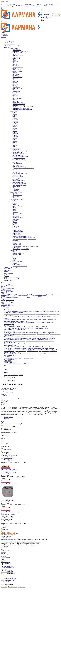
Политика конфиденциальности (16, 587)
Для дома (15, 162)
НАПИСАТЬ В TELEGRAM (11, 278)
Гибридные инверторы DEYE (21, 51)
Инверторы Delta (18, 102)
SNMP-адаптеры (17, 251)
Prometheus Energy (18, 217)
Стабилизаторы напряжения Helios (22, 108)
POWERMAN (17, 50)
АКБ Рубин (16, 233)
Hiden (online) (17, 70)
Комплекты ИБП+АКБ (16, 261)
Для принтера (17, 169)
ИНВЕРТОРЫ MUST (19, 104)
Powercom (16, 84)
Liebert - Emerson (17, 77)
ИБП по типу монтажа (16, 192)
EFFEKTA (16, 65)
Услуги (6, 271)
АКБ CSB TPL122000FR (7, 517)
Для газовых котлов (18, 241)
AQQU (15, 203)
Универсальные (17, 195)
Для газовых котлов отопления (21, 160)
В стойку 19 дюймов (19, 153)
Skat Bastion (16, 87)
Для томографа (17, 175)
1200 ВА (15, 133)
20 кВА (15, 131)
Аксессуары (13, 250)
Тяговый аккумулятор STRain (21, 249)
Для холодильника (18, 176)
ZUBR (15, 227)
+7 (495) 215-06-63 (42, 12)
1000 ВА (15, 118)
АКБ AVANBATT (18, 229)
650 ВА (15, 142)
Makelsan (15, 78)
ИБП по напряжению (16, 256)
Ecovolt (15, 64)
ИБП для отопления (18, 166)
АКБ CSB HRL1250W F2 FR (8, 472)
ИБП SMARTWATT (18, 88)
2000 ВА (15, 121)
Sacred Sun (16, 219)
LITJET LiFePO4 (17, 213)
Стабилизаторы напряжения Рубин (22, 109)
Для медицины (17, 165)
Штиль (15, 99)
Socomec (15, 89)
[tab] (32, 417)
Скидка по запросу (6, 388)
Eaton (14, 62)
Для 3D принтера (18, 155)
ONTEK (15, 81)
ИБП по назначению (15, 148)
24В (14, 260)
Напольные (16, 196)
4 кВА (15, 124)
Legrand (15, 75)
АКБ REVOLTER (18, 232)
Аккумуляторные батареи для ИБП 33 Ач (24, 237)
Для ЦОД (15, 179)
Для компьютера (17, 163)
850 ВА (15, 145)
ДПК (14, 94)
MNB (14, 214)
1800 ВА (15, 135)
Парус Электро (17, 244)
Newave (15, 79)
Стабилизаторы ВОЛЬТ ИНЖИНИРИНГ (24, 106)
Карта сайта (4, 587)
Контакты (3, 556)
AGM (14, 202)
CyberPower (16, 57)
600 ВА (15, 114)
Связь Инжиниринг (18, 98)
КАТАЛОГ (7, 47)
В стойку (15, 193)
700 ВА (15, 115)
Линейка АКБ (17, 243)
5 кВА (15, 125)
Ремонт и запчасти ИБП (10, 290)
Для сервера (16, 172)
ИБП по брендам (14, 48)
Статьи (2, 559)
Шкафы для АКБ (17, 254)
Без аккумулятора (18, 152)
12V (14, 200)
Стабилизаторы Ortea (19, 105)
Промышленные (17, 187)
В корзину (4, 401)
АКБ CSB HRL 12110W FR (8, 500)
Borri (14, 54)
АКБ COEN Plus (17, 230)
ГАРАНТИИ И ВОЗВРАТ (11, 267)
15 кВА (15, 129)
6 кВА (15, 126)
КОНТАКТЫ (7, 269)
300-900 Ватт (16, 264)
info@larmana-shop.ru (9, 44)
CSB (14, 207)
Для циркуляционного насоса (21, 178)
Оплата (6, 274)
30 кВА (15, 132)
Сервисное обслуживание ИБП (10, 294)
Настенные (16, 197)
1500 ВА (15, 119)
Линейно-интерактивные (20, 183)
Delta (14, 60)
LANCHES (16, 74)
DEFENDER (16, 58)
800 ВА (15, 116)
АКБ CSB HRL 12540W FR (8, 458)
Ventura (15, 223)
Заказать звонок (8, 280)
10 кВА (15, 128)
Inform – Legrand (17, 71)
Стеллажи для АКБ (18, 253)
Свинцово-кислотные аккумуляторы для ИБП (25, 246)
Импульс (15, 95)
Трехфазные (16, 189)
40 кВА (15, 141)
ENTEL (15, 68)
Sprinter (15, 220)
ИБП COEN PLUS (18, 55)
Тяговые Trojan (17, 247)
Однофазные (16, 186)
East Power (16, 61)
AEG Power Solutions (19, 52)
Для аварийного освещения (20, 156)
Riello (14, 85)
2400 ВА (15, 138)
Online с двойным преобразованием (23, 151)
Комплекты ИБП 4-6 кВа (20, 266)
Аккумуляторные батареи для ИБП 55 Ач (24, 239)
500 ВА (15, 112)
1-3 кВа (15, 263)
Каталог (3, 560)
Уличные (15, 190)
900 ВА (15, 146)
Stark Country (16, 91)
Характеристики (8, 417)
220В (14, 259)
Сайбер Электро (17, 97)
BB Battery (16, 205)
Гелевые (15, 240)
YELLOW (16, 226)
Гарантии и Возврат (6, 555)
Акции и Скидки (8, 273)
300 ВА (15, 139)
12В (14, 257)
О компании (7, 270)
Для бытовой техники (19, 158)
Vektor (15, 222)
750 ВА (15, 143)
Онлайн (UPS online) (19, 180)
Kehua (15, 72)
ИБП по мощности (15, 111)
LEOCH (15, 212)
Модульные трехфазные (19, 185)
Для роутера (16, 170)
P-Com (15, 82)
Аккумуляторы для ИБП (16, 199)
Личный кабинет (5, 557)
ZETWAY (16, 92)
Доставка (6, 276)
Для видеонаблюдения (19, 159)
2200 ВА (15, 136)
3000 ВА (15, 122)
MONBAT (16, 216)
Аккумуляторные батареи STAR (22, 236)
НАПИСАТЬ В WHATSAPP (11, 277)
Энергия (15, 101)
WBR (14, 224)
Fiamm (15, 210)
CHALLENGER (17, 206)
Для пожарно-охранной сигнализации (23, 168)
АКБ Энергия (17, 234)
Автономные (16, 149)
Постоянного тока (18, 182)
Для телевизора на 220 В (20, 173)
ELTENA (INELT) (18, 67)
